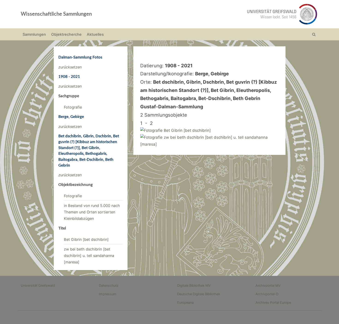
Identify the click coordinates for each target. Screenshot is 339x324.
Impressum (107, 294)
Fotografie (73, 107)
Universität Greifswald (38, 285)
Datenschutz (109, 285)
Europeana (185, 302)
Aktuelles (95, 34)
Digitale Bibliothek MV (194, 285)
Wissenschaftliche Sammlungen (56, 14)
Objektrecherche (66, 34)
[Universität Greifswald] (235, 14)
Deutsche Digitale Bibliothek (198, 294)
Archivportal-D (267, 294)
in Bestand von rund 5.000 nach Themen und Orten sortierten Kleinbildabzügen (92, 212)
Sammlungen (34, 34)
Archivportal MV (268, 285)
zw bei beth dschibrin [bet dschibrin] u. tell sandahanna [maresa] (89, 256)
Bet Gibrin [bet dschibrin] (86, 239)
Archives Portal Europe (273, 302)
